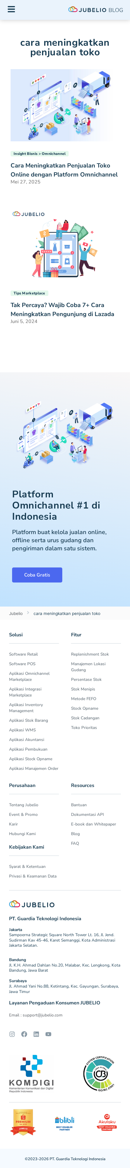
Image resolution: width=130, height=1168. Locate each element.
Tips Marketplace (29, 293)
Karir (13, 824)
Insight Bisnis (25, 153)
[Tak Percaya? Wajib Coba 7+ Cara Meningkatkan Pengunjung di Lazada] (65, 244)
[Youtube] (48, 1034)
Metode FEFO (83, 699)
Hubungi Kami (22, 834)
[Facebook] (24, 1034)
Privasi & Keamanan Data (33, 876)
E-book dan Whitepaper (93, 824)
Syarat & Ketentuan (27, 866)
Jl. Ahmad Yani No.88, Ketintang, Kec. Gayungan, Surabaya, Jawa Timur (64, 988)
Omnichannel (54, 153)
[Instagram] (12, 1034)
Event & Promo (23, 814)
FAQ (75, 843)
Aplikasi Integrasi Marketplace (25, 692)
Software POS (22, 664)
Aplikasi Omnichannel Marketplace (29, 676)
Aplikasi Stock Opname (30, 759)
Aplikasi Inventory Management (26, 708)
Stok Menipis (83, 689)
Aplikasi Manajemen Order (33, 768)
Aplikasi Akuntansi (26, 739)
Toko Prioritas (84, 727)
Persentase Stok (86, 679)
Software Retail (23, 654)
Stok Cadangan (85, 718)
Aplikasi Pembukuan (28, 749)
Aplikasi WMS (22, 730)
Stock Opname (84, 708)
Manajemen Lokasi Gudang (88, 667)
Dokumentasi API (87, 814)
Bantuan (79, 805)
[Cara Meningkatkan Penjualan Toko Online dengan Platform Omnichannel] (65, 105)
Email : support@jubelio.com (36, 1015)
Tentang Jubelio (23, 805)
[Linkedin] (36, 1034)
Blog (75, 834)
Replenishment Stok (90, 654)
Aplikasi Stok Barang (28, 720)
